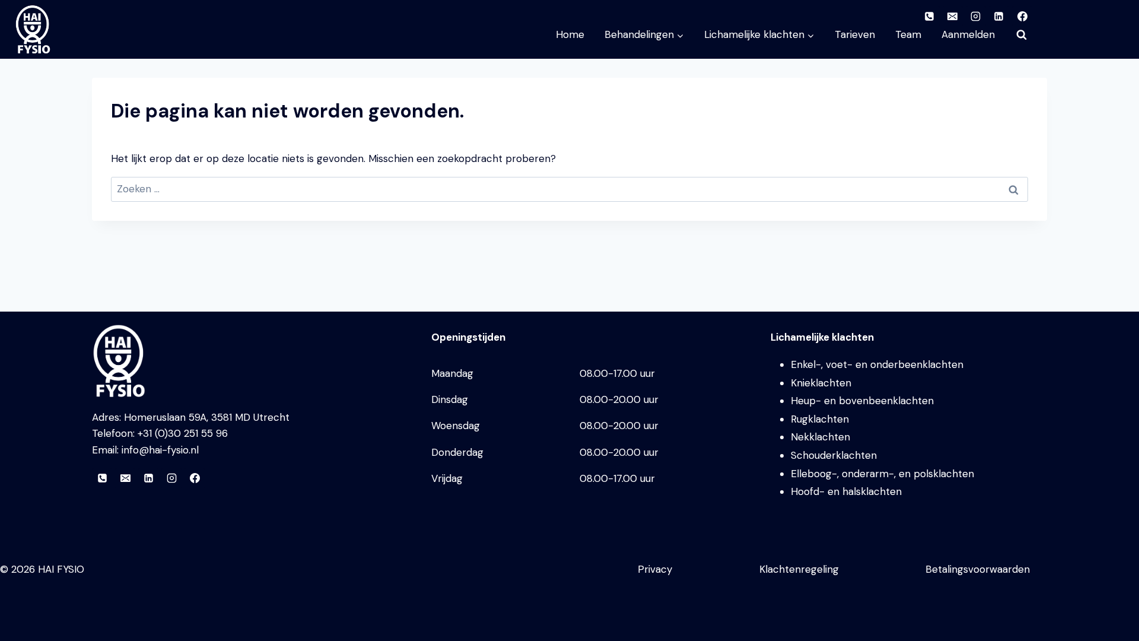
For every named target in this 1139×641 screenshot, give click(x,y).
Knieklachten (821, 382)
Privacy (655, 569)
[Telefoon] (102, 478)
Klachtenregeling (799, 569)
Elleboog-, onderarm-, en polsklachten (882, 473)
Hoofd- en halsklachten (846, 491)
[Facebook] (194, 478)
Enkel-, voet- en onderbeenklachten (877, 364)
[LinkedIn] (148, 478)
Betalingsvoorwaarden (977, 569)
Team (908, 34)
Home (570, 34)
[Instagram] (171, 478)
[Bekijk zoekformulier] (1021, 35)
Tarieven (855, 34)
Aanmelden (968, 34)
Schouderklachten (834, 455)
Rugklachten (820, 419)
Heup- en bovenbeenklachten (862, 400)
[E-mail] (125, 478)
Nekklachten (820, 436)
